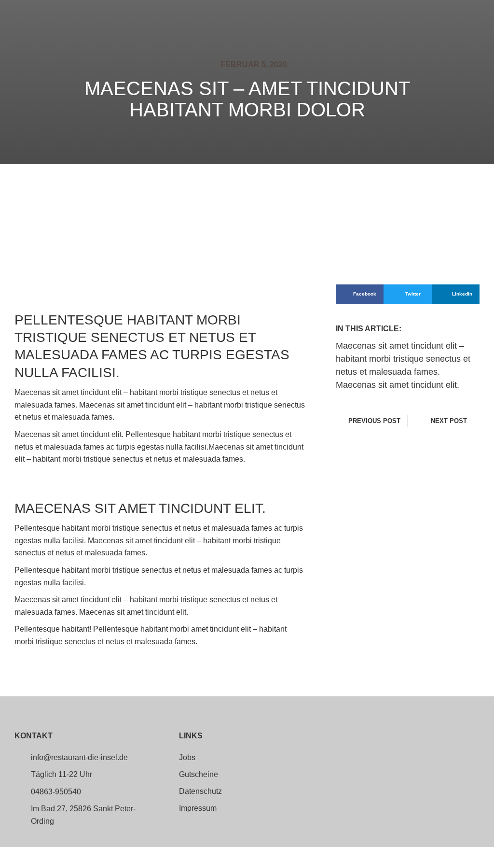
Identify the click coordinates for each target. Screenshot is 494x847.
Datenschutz (200, 791)
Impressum (198, 808)
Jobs (187, 758)
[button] (360, 294)
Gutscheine (198, 774)
